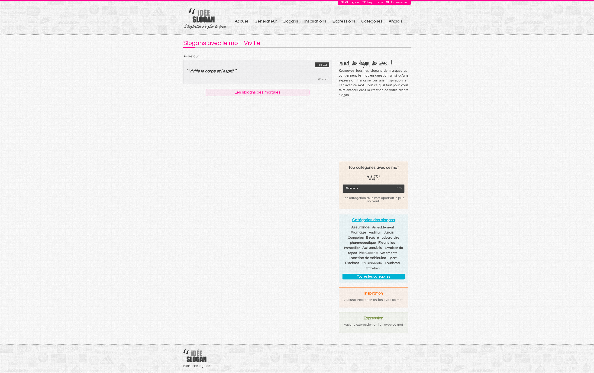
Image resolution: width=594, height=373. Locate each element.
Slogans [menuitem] (290, 21)
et (218, 71)
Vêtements (388, 253)
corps (210, 71)
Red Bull (322, 64)
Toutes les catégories (373, 276)
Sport (393, 258)
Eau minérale (372, 263)
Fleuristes (386, 242)
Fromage (358, 232)
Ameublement (383, 227)
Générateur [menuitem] (266, 21)
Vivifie (194, 71)
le (202, 71)
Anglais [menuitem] (395, 21)
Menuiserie (368, 253)
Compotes (356, 237)
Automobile (372, 248)
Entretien (373, 268)
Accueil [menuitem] (242, 21)
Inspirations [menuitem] (315, 21)
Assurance (360, 227)
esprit (228, 71)
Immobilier (352, 248)
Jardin (389, 232)
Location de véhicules (367, 258)
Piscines (352, 263)
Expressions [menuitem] (343, 21)
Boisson (324, 79)
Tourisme (392, 263)
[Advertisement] (373, 129)
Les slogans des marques (258, 92)
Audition (375, 232)
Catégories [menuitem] (372, 21)
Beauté (372, 237)
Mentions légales (196, 366)
